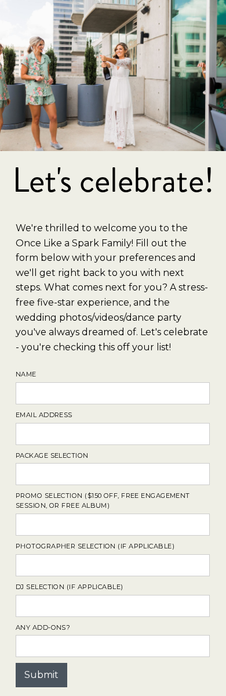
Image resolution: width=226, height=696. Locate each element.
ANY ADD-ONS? (43, 627)
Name (26, 374)
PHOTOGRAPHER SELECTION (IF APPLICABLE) (95, 546)
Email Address (44, 415)
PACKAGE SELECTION (52, 455)
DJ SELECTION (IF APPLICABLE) (69, 587)
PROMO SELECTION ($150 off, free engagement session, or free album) (103, 500)
